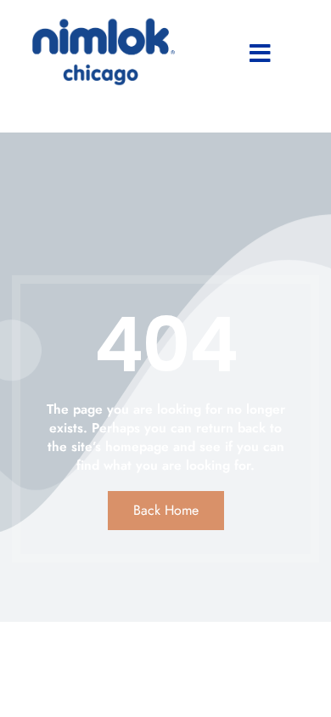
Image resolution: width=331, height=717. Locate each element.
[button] (260, 53)
